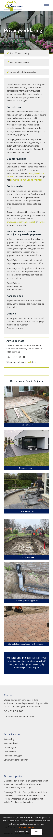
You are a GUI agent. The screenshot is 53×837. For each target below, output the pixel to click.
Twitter (42, 222)
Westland (15, 802)
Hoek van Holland (39, 792)
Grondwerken (10, 751)
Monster (18, 792)
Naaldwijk (8, 792)
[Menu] (45, 5)
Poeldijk (26, 792)
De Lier (27, 798)
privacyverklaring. (26, 827)
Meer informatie (21, 832)
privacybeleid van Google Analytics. (26, 179)
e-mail (28, 362)
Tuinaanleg (9, 739)
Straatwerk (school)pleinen (16, 759)
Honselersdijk (35, 795)
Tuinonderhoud (11, 743)
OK (36, 832)
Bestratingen (10, 747)
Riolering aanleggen (13, 755)
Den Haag (8, 795)
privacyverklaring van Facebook (21, 222)
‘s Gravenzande (21, 795)
